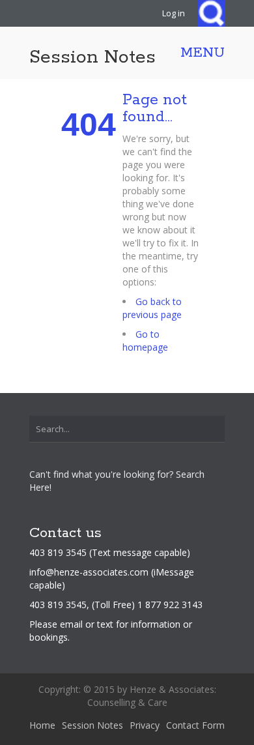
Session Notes (92, 57)
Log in (173, 13)
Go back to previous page (152, 308)
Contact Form (195, 725)
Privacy (145, 725)
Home (42, 725)
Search (211, 13)
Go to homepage (145, 340)
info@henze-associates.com (88, 572)
